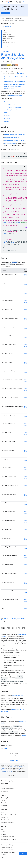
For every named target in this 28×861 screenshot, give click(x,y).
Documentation (9, 18)
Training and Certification (7, 822)
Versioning (7, 115)
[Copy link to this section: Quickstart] (11, 127)
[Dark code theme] (25, 154)
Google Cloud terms (7, 847)
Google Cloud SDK (11, 7)
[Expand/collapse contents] (10, 31)
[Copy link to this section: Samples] (9, 258)
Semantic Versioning (17, 695)
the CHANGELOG (19, 74)
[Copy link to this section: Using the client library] (18, 162)
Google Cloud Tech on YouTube (8, 839)
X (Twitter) (4, 834)
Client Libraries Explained (15, 95)
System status (4, 805)
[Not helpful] (13, 23)
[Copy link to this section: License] (9, 742)
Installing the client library (14, 107)
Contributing (7, 118)
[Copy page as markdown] (8, 61)
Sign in (24, 2)
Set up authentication (10, 143)
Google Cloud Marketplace (7, 788)
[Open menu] (2, 2)
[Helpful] (11, 23)
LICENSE (6, 749)
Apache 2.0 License (5, 769)
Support (3, 800)
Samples (6, 112)
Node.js (23, 7)
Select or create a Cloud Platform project (15, 134)
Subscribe (23, 853)
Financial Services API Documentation (14, 81)
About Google (4, 845)
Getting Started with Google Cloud (9, 814)
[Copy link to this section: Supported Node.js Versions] (2, 630)
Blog (2, 829)
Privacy (11, 845)
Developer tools (18, 18)
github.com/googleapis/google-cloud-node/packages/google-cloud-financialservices (14, 86)
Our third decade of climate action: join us (12, 850)
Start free (5, 13)
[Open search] (17, 2)
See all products (5, 783)
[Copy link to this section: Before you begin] (15, 132)
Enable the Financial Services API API (14, 140)
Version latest (7, 51)
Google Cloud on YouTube (7, 836)
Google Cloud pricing (6, 786)
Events (3, 831)
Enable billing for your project (12, 137)
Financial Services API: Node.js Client (13, 56)
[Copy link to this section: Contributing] (13, 717)
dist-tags (15, 674)
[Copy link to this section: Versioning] (11, 691)
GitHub (3, 812)
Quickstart (7, 101)
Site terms (17, 845)
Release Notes (4, 803)
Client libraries (12, 9)
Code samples (4, 817)
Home (2, 18)
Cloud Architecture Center (7, 819)
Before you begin (12, 104)
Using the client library (13, 110)
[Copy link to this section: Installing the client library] (20, 150)
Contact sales (4, 791)
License (6, 121)
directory (24, 735)
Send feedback (7, 26)
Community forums (6, 798)
